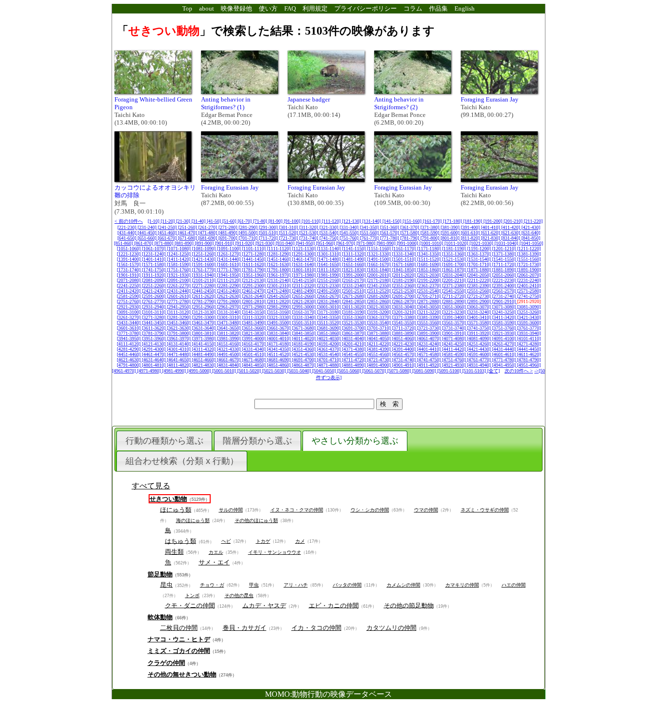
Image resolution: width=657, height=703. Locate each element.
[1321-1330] (379, 253)
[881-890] (185, 243)
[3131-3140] (229, 312)
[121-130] (352, 221)
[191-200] (493, 221)
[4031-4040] (354, 338)
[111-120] (332, 221)
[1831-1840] (379, 269)
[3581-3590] (504, 322)
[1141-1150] (354, 248)
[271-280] (228, 227)
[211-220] (533, 221)
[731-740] (309, 238)
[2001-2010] (379, 275)
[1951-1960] (254, 275)
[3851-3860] (329, 333)
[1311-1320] (354, 253)
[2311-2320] (304, 285)
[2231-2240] (529, 280)
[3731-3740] (454, 328)
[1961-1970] (279, 275)
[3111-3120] (179, 312)
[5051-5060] (349, 370)
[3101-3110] (154, 312)
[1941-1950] (229, 275)
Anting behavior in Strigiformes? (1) (226, 103)
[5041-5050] (324, 370)
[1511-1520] (429, 259)
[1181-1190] (454, 248)
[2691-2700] (404, 296)
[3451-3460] (179, 322)
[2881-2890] (454, 301)
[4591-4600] (479, 354)
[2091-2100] (179, 280)
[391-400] (471, 227)
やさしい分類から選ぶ (355, 441)
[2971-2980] (254, 306)
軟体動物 (160, 617)
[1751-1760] (179, 269)
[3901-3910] (454, 333)
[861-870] (144, 243)
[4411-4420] (454, 349)
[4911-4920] (429, 365)
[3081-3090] (529, 306)
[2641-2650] (279, 296)
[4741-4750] (429, 359)
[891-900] (205, 243)
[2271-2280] (204, 285)
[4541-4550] (354, 354)
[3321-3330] (279, 317)
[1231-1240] (154, 253)
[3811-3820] (229, 333)
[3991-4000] (254, 338)
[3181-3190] (354, 312)
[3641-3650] (229, 328)
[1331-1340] (404, 253)
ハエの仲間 (514, 585)
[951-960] (326, 243)
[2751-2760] (129, 301)
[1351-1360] (454, 253)
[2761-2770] (154, 301)
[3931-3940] (529, 333)
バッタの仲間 (347, 585)
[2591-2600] (154, 296)
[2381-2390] (479, 285)
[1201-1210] (504, 248)
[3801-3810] (204, 333)
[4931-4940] (479, 365)
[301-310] (289, 227)
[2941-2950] (179, 306)
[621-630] (511, 232)
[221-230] (127, 227)
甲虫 (254, 585)
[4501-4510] (254, 354)
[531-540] (329, 232)
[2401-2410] (529, 285)
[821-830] (491, 238)
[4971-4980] (149, 370)
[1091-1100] (229, 248)
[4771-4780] (504, 359)
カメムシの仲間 (403, 585)
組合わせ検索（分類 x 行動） (182, 461)
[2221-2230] (504, 280)
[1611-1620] (254, 264)
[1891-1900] (529, 269)
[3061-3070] (479, 306)
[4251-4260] (479, 343)
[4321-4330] (229, 349)
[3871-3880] (379, 333)
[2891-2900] (479, 301)
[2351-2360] (404, 285)
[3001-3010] (329, 306)
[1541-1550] (504, 259)
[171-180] (453, 221)
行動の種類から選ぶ (164, 441)
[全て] (493, 370)
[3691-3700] (354, 328)
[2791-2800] (229, 301)
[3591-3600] (529, 322)
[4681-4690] (279, 359)
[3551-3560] (429, 322)
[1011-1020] (456, 243)
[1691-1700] (454, 264)
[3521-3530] (354, 322)
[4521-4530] (304, 354)
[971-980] (366, 243)
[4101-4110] (529, 338)
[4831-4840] (229, 365)
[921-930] (265, 243)
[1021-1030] (481, 243)
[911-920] (245, 243)
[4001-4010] (279, 338)
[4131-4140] (179, 343)
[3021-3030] (379, 306)
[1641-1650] (329, 264)
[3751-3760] (504, 328)
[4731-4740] (404, 359)
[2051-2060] (504, 275)
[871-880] (164, 243)
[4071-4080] (454, 338)
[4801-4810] (154, 365)
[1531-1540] (479, 259)
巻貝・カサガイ (244, 627)
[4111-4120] (129, 343)
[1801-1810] (304, 269)
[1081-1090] (204, 248)
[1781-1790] (254, 269)
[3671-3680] (304, 328)
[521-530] (309, 232)
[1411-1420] (179, 259)
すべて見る (151, 486)
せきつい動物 (168, 498)
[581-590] (430, 232)
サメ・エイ (214, 562)
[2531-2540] (429, 291)
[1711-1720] (504, 264)
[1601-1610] (229, 264)
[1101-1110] (254, 248)
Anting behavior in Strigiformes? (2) (399, 103)
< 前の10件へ (128, 221)
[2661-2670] (329, 296)
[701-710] (249, 238)
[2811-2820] (279, 301)
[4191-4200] (329, 343)
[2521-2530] (404, 291)
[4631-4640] (154, 359)
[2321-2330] (329, 285)
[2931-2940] (154, 306)
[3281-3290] (179, 317)
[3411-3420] (504, 317)
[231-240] (148, 227)
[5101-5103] (474, 370)
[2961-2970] (229, 306)
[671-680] (188, 238)
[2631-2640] (254, 296)
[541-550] (350, 232)
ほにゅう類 (175, 509)
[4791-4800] (129, 365)
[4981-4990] (174, 370)
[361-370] (410, 227)
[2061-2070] (529, 275)
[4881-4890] (354, 365)
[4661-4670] (229, 359)
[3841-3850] (304, 333)
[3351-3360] (354, 317)
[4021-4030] (329, 338)
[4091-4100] (504, 338)
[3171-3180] (329, 312)
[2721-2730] (479, 296)
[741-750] (329, 238)
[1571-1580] (154, 264)
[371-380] (430, 227)
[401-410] (491, 227)
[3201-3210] (404, 312)
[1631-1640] (304, 264)
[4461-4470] (154, 354)
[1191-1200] (479, 248)
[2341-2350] (379, 285)
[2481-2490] (304, 291)
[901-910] (225, 243)
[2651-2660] (304, 296)
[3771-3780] (129, 333)
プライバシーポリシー (365, 8)
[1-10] (154, 221)
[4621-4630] (129, 359)
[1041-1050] (531, 243)
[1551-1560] (529, 259)
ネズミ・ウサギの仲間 (485, 509)
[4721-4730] (379, 359)
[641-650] (127, 238)
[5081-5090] (424, 370)
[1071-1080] (179, 248)
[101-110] (312, 221)
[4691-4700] (304, 359)
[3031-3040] (404, 306)
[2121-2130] (254, 280)
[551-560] (370, 232)
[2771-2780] (179, 301)
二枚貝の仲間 (179, 627)
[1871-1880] (479, 269)
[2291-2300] (254, 285)
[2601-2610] (179, 296)
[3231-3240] (479, 312)
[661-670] (168, 238)
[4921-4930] (454, 365)
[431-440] (127, 232)
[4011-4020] (304, 338)
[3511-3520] (329, 322)
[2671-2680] (354, 296)
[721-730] (289, 238)
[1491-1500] (379, 259)
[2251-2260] (154, 285)
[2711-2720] (454, 296)
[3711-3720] (404, 328)
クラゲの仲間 (166, 662)
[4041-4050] (379, 338)
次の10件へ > (519, 370)
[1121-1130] (304, 248)
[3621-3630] (179, 328)
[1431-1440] (229, 259)
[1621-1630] (279, 264)
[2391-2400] (504, 285)
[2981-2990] (279, 306)
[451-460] (168, 232)
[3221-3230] (454, 312)
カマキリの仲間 (462, 585)
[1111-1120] (279, 248)
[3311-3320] (254, 317)
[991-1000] (408, 243)
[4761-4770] (479, 359)
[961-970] (346, 243)
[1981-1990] (329, 275)
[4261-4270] (504, 343)
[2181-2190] (404, 280)
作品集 (438, 8)
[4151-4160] (229, 343)
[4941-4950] (504, 365)
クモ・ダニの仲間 (190, 605)
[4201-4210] (354, 343)
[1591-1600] (204, 264)
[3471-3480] (229, 322)
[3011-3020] (354, 306)
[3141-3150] (254, 312)
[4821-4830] (204, 365)
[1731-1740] (129, 269)
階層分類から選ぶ (257, 441)
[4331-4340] (254, 349)
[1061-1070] (154, 248)
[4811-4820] (179, 365)
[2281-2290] (229, 285)
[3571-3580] (479, 322)
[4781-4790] (529, 359)
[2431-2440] (179, 291)
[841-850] (530, 238)
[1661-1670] (379, 264)
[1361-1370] (479, 253)
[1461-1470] (304, 259)
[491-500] (249, 232)
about (206, 8)
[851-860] (124, 243)
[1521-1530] (454, 259)
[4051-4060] (404, 338)
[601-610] (471, 232)
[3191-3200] (379, 312)
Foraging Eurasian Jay (489, 99)
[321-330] (329, 227)
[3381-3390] (429, 317)
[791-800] (430, 238)
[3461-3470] (204, 322)
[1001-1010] (431, 243)
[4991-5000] (199, 370)
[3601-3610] (129, 328)
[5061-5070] (374, 370)
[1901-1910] (129, 275)
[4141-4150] (204, 343)
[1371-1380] (504, 253)
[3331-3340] (304, 317)
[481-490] (228, 232)
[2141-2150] (304, 280)
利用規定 (315, 8)
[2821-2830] (304, 301)
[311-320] (309, 227)
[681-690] (208, 238)
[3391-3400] (454, 317)
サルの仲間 (231, 509)
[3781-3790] (154, 333)
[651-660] (148, 238)
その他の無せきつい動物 (182, 674)
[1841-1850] (404, 269)
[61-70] (245, 221)
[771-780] (390, 238)
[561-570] (390, 232)
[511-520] (289, 232)
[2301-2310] (279, 285)
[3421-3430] (529, 317)
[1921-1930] (179, 275)
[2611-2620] (204, 296)
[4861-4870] (304, 365)
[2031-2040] (454, 275)
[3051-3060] (454, 306)
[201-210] (514, 221)
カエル (216, 552)
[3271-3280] (154, 317)
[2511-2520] (379, 291)
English (465, 8)
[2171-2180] (379, 280)
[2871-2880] (429, 301)
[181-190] (473, 221)
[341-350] (370, 227)
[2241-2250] (129, 285)
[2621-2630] (229, 296)
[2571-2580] (529, 291)
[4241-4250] (454, 343)
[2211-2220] (479, 280)
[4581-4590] (454, 354)
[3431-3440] (129, 322)
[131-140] (372, 221)
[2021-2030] (429, 275)
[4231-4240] (429, 343)
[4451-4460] (129, 354)
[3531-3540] (379, 322)
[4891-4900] (379, 365)
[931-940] (286, 243)
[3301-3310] (229, 317)
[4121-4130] (154, 343)
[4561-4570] (404, 354)
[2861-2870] (404, 301)
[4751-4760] (454, 359)
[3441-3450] (154, 322)
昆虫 (166, 584)
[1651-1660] (354, 264)
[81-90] (276, 221)
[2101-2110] (204, 280)
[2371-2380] (454, 285)
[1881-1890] (504, 269)
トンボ (192, 595)
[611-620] (491, 232)
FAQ (290, 8)
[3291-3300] (204, 317)
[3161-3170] (304, 312)
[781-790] (410, 238)
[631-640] (530, 232)
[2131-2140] (279, 280)
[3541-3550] (404, 322)
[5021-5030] (274, 370)
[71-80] (260, 221)
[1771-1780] (229, 269)
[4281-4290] (129, 349)
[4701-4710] (329, 359)
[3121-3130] (204, 312)
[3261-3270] (129, 317)
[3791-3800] (179, 333)
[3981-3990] (229, 338)
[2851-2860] (379, 301)
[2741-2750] (529, 296)
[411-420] (511, 227)
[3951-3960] (154, 338)
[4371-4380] (354, 349)
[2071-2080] (129, 280)
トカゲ (263, 541)
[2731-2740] (504, 296)
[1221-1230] (129, 253)
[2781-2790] (204, 301)
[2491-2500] (329, 291)
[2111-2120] (229, 280)
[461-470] (188, 232)
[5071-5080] (399, 370)
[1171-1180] (429, 248)
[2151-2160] (329, 280)
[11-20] (168, 221)
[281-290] (249, 227)
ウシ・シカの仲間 (370, 509)
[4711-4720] (354, 359)
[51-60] (230, 221)
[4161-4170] (254, 343)
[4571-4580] (429, 354)
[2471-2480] (279, 291)
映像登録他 (236, 8)
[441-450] (148, 232)
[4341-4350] (279, 349)
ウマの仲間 (426, 509)
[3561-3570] (454, 322)
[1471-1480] (329, 259)
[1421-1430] (204, 259)
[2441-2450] (204, 291)
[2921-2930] (129, 306)
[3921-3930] (504, 333)
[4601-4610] (504, 354)
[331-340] (350, 227)
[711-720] (269, 238)
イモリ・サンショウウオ (274, 552)
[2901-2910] (504, 301)
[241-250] (168, 227)
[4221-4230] (404, 343)
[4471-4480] (179, 354)
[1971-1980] (304, 275)
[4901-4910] (404, 365)
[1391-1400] (129, 259)
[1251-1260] (204, 253)
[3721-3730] (429, 328)
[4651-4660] (204, 359)
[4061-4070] (429, 338)
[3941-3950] (129, 338)
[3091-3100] (129, 312)
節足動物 (160, 574)
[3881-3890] (404, 333)
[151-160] (413, 221)
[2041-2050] (479, 275)
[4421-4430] (479, 349)
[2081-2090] (154, 280)
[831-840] (511, 238)
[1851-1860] (429, 269)
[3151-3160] (279, 312)
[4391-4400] (404, 349)
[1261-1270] (229, 253)
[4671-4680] (254, 359)
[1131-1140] (329, 248)
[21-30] (183, 221)
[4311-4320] (204, 349)
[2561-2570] (504, 291)
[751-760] (350, 238)
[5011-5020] (249, 370)
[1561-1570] (129, 264)
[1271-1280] (254, 253)
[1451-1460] (279, 259)
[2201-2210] (454, 280)
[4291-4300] (154, 349)
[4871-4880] (329, 365)
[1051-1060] (129, 248)
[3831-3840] (279, 333)
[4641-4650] (179, 359)
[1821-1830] (354, 269)
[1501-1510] (404, 259)
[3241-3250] (504, 312)
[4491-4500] (229, 354)
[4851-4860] (279, 365)
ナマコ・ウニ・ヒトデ (179, 639)
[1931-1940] (204, 275)
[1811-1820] (329, 269)
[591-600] (451, 232)
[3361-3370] (379, 317)
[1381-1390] (529, 253)
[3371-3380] (404, 317)
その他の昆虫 (239, 595)
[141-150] (392, 221)
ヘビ (226, 541)
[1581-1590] (179, 264)
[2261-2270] (179, 285)
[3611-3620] (154, 328)
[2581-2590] (129, 296)
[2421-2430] (154, 291)
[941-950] (306, 243)
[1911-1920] (154, 275)
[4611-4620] (529, 354)
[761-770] (370, 238)
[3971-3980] (204, 338)
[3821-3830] (254, 333)
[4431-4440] (504, 349)
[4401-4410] (429, 349)
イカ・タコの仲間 (316, 627)
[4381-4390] (379, 349)
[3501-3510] (304, 322)
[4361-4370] (329, 349)
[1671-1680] (404, 264)
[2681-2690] (379, 296)
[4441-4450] (529, 349)
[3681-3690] (329, 328)
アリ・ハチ (296, 585)
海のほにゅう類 (193, 520)
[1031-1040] (506, 243)
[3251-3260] (529, 312)
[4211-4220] (379, 343)
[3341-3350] (329, 317)
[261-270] (208, 227)
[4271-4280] (529, 343)
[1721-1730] (529, 264)
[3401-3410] (479, 317)
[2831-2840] (329, 301)
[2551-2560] (479, 291)
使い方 (268, 8)
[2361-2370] (429, 285)
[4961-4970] (124, 370)
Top (187, 8)
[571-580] (410, 232)
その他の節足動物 (409, 605)
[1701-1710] (479, 264)
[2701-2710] (429, 296)
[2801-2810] (254, 301)
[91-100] (293, 221)
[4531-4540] (329, 354)
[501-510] (269, 232)
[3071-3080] (504, 306)
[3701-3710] (379, 328)
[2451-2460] (229, 291)
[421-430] (530, 227)
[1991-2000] (354, 275)
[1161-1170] (404, 248)
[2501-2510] (354, 291)
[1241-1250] (179, 253)
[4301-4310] (179, 349)
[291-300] (269, 227)
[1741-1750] (154, 269)
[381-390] (451, 227)
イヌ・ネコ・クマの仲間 (296, 509)
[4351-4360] (304, 349)
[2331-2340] (354, 285)
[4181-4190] (304, 343)
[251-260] (188, 227)
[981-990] (387, 243)
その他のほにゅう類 (256, 520)
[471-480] (208, 232)
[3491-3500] (279, 322)
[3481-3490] (254, 322)
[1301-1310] (329, 253)
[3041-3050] (429, 306)
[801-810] (451, 238)
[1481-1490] (354, 259)
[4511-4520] (279, 354)
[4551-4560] (379, 354)
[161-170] (433, 221)
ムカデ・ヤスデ (264, 605)
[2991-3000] (304, 306)
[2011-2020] (404, 275)
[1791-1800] (279, 269)
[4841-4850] (254, 365)
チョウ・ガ (212, 585)
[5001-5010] (224, 370)
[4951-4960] (529, 365)
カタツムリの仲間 (391, 627)
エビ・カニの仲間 (334, 605)
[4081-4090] (479, 338)
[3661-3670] (279, 328)
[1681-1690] (429, 264)
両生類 (174, 551)
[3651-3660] (254, 328)
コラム (413, 8)
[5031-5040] (299, 370)
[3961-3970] (179, 338)
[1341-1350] (429, 253)
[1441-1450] (254, 259)
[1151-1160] (379, 248)
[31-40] (199, 221)
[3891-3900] (429, 333)
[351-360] (390, 227)
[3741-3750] (479, 328)
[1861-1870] (454, 269)
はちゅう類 (180, 540)
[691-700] (228, 238)
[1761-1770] (204, 269)
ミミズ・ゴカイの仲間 (179, 650)
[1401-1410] (154, 259)
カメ (300, 541)
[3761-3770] (529, 328)
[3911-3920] (479, 333)
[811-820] (471, 238)
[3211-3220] (429, 312)
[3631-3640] (204, 328)
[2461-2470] (254, 291)
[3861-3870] (354, 333)
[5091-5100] (449, 370)
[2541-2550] (454, 291)
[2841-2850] (354, 301)
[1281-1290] (279, 253)
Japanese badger (309, 99)
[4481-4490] (204, 354)
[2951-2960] (204, 306)
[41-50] (214, 221)
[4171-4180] (279, 343)
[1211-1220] (529, 248)
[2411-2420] (129, 291)
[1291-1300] (304, 253)
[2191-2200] (429, 280)
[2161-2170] (354, 280)
